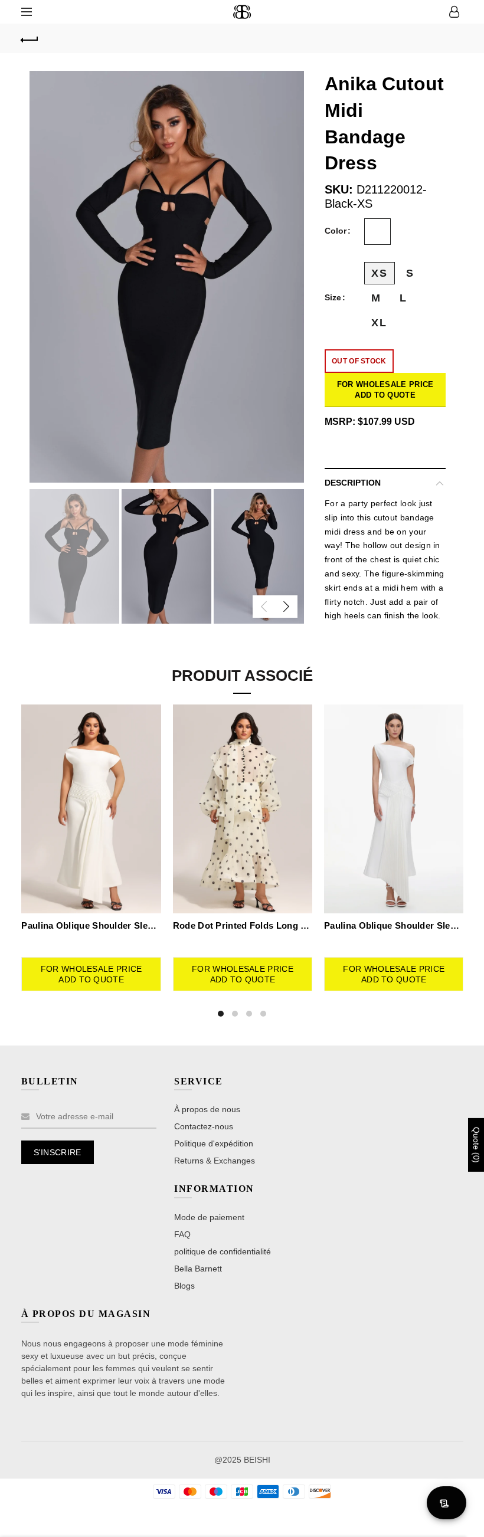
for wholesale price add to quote (385, 389)
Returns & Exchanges (214, 1160)
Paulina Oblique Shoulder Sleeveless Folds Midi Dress (91, 925)
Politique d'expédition (213, 1143)
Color (335, 230)
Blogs (184, 1285)
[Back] (30, 38)
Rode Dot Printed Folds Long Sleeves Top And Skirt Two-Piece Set (242, 925)
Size (333, 297)
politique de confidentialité (222, 1251)
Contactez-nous (203, 1126)
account (454, 12)
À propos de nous (207, 1109)
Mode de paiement (209, 1217)
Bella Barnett (198, 1268)
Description (353, 482)
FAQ (182, 1234)
